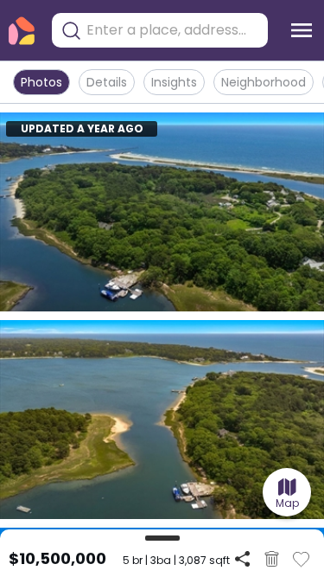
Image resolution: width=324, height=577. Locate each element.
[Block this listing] (272, 559)
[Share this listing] (242, 558)
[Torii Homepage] (22, 30)
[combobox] (172, 30)
